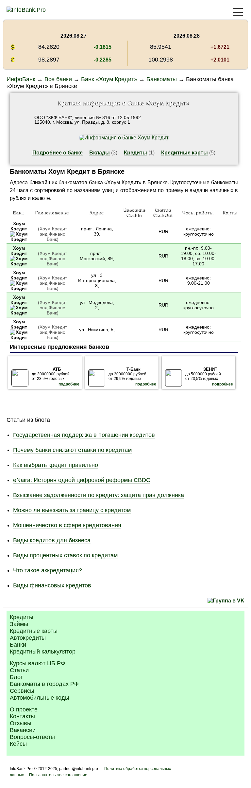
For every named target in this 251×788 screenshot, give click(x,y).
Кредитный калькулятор (42, 651)
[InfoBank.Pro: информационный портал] (26, 10)
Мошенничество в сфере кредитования (67, 525)
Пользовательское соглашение (58, 775)
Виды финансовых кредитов (52, 585)
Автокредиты (28, 638)
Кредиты (135, 152)
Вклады (99, 152)
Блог (16, 677)
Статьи (19, 670)
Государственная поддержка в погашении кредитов (84, 435)
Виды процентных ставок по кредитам (65, 555)
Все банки (58, 79)
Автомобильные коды (39, 697)
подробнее (69, 384)
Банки (18, 644)
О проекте (24, 709)
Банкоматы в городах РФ (44, 684)
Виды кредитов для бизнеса (52, 540)
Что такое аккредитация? (47, 570)
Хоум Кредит (18, 226)
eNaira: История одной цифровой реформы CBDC (81, 480)
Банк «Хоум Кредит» (109, 79)
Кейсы (18, 744)
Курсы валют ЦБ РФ (37, 663)
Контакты (22, 716)
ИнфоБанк (21, 79)
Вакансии (23, 730)
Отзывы (20, 723)
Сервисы (22, 691)
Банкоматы (161, 79)
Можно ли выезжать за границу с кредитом (72, 510)
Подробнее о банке (57, 152)
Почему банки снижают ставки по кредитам (72, 450)
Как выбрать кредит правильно (55, 465)
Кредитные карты (184, 152)
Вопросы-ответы (32, 737)
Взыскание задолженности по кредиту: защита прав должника (98, 495)
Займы (19, 624)
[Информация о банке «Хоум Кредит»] (19, 239)
